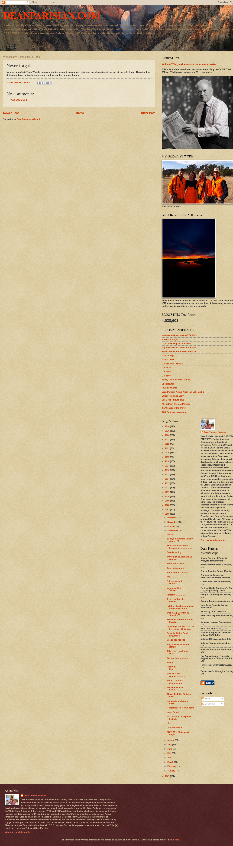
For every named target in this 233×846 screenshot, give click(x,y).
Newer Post (11, 113)
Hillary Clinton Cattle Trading (176, 380)
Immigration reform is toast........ (177, 702)
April (170, 757)
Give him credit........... (178, 728)
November (172, 522)
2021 (167, 448)
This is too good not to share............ (178, 652)
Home (80, 113)
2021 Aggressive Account (174, 412)
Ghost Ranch (168, 384)
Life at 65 (166, 371)
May (169, 753)
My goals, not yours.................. (176, 675)
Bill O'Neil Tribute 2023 (173, 400)
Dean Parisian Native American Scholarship (183, 392)
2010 (167, 496)
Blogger (176, 840)
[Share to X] (44, 83)
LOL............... (173, 723)
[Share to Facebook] (47, 83)
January (171, 771)
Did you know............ (177, 658)
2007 (167, 509)
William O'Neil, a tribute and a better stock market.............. (193, 64)
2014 (167, 479)
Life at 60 (166, 376)
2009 (167, 501)
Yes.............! (173, 577)
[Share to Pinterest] (50, 83)
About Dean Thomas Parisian (176, 404)
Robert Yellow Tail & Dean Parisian (179, 351)
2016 (167, 470)
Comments (209, 704)
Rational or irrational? (177, 572)
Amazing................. (176, 595)
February (172, 766)
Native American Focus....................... (178, 688)
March (170, 762)
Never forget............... (177, 712)
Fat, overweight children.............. (176, 582)
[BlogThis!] (41, 83)
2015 (167, 474)
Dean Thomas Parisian (215, 432)
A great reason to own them (180, 708)
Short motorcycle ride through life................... (180, 546)
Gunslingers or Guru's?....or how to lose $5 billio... (180, 627)
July (169, 744)
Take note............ (175, 568)
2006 (167, 514)
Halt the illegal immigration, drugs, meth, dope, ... (180, 607)
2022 (167, 444)
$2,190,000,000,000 (176, 640)
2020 (167, 452)
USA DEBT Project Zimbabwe (176, 343)
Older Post (148, 113)
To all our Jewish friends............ (175, 600)
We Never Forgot (170, 339)
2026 (167, 426)
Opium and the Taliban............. (175, 589)
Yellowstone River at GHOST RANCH (179, 335)
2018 (167, 461)
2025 (167, 431)
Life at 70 (166, 368)
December (172, 518)
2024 (167, 435)
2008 (167, 505)
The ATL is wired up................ (175, 681)
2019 (167, 457)
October (171, 526)
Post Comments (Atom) (28, 119)
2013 (167, 483)
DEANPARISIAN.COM (51, 15)
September (173, 531)
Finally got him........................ (177, 668)
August (171, 740)
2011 (167, 492)
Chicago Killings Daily (173, 396)
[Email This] (38, 83)
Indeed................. (175, 534)
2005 (167, 776)
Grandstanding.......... (177, 552)
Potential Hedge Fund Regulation (177, 634)
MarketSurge (168, 355)
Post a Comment (18, 100)
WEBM (170, 662)
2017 (167, 466)
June (170, 749)
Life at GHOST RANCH (172, 364)
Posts (207, 698)
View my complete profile (213, 540)
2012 (167, 487)
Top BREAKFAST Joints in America (179, 347)
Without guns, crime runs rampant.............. (179, 558)
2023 (167, 439)
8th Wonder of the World (174, 408)
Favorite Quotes (169, 388)
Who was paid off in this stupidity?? (179, 614)
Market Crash (168, 359)
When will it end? (175, 563)
